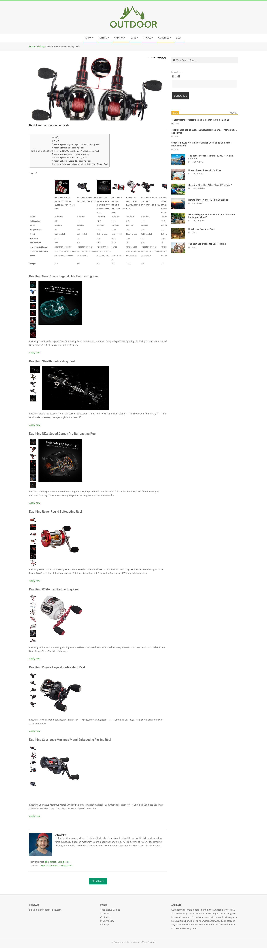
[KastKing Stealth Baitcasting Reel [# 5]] (33, 398)
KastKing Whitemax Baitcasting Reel (70, 157)
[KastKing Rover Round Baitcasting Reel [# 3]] (33, 534)
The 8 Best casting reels (57, 861)
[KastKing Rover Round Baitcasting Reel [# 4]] (33, 541)
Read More (98, 880)
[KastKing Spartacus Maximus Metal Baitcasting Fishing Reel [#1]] (59, 745)
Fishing (200, 162)
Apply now (34, 352)
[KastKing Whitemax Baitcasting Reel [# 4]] (33, 619)
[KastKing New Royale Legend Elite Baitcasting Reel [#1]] (59, 282)
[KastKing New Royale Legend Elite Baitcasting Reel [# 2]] (33, 292)
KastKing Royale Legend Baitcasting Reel (72, 161)
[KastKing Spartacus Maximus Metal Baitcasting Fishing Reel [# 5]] (33, 776)
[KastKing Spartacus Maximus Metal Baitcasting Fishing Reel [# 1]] (33, 748)
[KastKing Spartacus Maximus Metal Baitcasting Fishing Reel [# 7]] (33, 791)
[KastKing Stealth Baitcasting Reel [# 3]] (33, 384)
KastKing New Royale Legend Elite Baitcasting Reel (77, 144)
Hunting (201, 221)
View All (233, 113)
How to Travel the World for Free (204, 170)
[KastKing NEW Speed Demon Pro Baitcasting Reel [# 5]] (33, 470)
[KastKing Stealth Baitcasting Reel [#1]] (75, 367)
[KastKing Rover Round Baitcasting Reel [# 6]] (33, 555)
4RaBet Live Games (110, 909)
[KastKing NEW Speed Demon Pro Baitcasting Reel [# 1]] (33, 442)
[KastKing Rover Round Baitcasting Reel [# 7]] (33, 563)
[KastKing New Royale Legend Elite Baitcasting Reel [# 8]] (33, 334)
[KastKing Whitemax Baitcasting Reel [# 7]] (33, 640)
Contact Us (105, 917)
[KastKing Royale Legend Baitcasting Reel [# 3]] (33, 690)
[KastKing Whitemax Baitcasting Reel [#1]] (59, 595)
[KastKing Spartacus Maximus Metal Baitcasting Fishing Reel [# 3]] (33, 762)
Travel (200, 174)
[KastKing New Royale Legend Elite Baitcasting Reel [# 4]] (33, 306)
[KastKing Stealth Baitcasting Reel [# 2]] (33, 376)
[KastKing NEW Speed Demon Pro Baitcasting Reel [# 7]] (33, 485)
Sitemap (104, 924)
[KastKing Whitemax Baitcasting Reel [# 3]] (33, 612)
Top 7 (56, 141)
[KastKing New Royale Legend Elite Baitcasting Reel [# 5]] (33, 313)
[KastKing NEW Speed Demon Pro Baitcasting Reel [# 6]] (33, 477)
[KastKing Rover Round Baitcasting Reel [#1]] (59, 517)
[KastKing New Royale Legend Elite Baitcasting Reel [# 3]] (33, 299)
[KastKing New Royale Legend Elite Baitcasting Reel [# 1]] (33, 284)
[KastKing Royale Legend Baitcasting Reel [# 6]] (33, 711)
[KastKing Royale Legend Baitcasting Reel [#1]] (59, 673)
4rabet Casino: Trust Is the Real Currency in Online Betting (200, 120)
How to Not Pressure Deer (201, 229)
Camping (201, 188)
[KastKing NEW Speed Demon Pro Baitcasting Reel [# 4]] (33, 463)
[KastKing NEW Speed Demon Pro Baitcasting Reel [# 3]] (33, 456)
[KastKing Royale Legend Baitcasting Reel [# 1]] (33, 675)
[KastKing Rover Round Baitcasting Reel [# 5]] (33, 548)
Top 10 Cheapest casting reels (56, 865)
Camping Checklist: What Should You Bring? (210, 185)
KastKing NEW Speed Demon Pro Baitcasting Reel (76, 151)
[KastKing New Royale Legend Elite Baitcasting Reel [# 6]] (33, 320)
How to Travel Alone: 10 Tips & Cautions (208, 200)
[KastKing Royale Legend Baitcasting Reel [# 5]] (33, 704)
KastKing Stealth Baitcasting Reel (69, 147)
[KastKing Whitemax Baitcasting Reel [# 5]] (33, 626)
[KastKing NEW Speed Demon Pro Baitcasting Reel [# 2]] (33, 449)
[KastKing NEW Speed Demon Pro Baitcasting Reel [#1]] (59, 439)
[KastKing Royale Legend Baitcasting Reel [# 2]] (33, 683)
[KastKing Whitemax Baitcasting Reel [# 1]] (33, 597)
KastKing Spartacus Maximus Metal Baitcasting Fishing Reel (81, 164)
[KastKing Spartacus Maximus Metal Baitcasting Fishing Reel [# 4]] (33, 769)
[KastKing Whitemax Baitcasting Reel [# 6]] (33, 633)
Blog (176, 123)
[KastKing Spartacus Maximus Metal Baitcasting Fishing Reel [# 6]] (33, 784)
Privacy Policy (107, 920)
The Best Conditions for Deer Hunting (207, 244)
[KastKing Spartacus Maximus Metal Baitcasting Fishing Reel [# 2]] (33, 755)
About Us (105, 913)
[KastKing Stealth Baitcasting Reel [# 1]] (35, 369)
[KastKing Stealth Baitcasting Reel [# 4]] (33, 391)
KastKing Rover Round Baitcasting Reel (71, 154)
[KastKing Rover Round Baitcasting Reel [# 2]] (33, 527)
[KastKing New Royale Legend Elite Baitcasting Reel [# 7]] (33, 327)
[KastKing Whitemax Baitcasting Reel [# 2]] (33, 605)
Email (176, 76)
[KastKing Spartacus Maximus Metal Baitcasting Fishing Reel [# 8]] (33, 798)
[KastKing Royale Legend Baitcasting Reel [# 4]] (33, 697)
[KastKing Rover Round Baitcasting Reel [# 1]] (33, 520)
